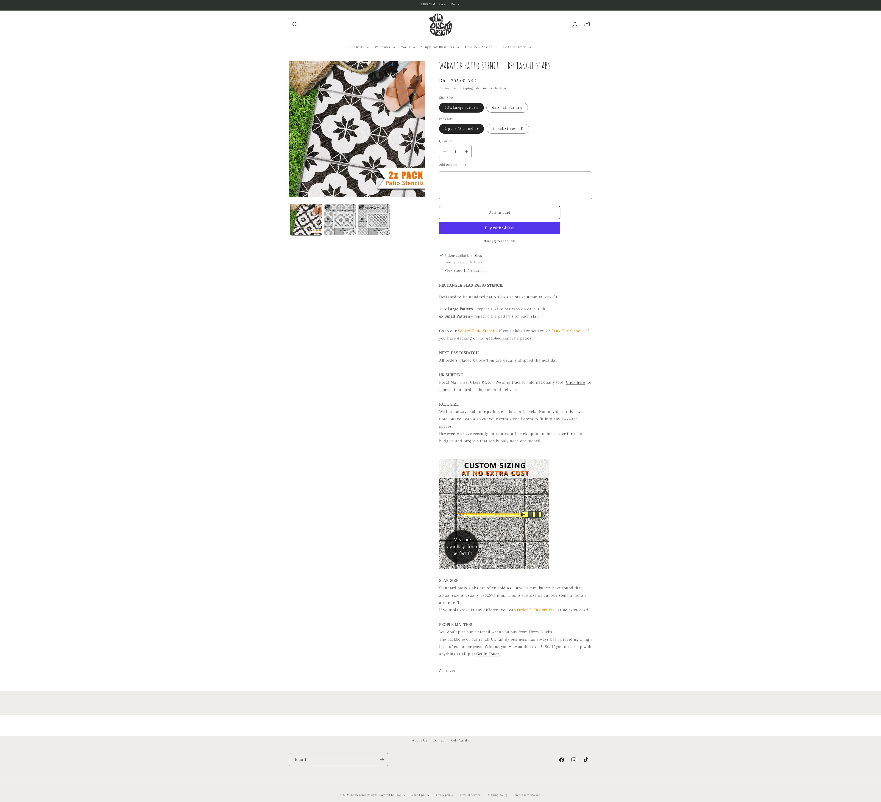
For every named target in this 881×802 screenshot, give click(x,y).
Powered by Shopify (392, 794)
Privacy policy (444, 794)
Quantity (445, 141)
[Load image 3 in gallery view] (374, 219)
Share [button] (450, 670)
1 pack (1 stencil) (508, 128)
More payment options (500, 241)
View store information (465, 270)
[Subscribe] (382, 759)
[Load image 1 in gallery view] (306, 219)
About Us (419, 740)
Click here (575, 382)
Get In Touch (488, 653)
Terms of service (469, 794)
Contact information (527, 794)
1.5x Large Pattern (461, 107)
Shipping (466, 88)
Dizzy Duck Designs (364, 794)
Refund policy (419, 794)
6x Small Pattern (507, 107)
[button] (295, 24)
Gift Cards (460, 740)
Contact (439, 740)
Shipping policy (496, 794)
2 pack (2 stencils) (461, 128)
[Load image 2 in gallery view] (340, 219)
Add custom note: (452, 165)
